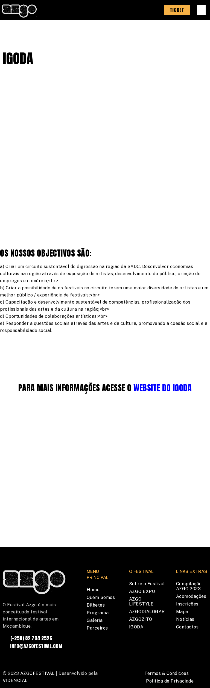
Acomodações (191, 596)
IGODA (136, 627)
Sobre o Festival (147, 583)
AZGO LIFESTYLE (141, 601)
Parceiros (97, 628)
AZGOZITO (140, 619)
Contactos (187, 627)
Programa (98, 612)
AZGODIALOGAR (147, 611)
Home (93, 589)
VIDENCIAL (15, 680)
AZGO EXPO (142, 591)
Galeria (95, 620)
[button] (201, 10)
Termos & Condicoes (166, 673)
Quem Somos (101, 597)
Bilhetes (96, 605)
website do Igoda (162, 388)
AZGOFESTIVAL (37, 673)
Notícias (185, 619)
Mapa (182, 611)
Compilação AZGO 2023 (189, 586)
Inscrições (187, 604)
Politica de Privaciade (170, 681)
